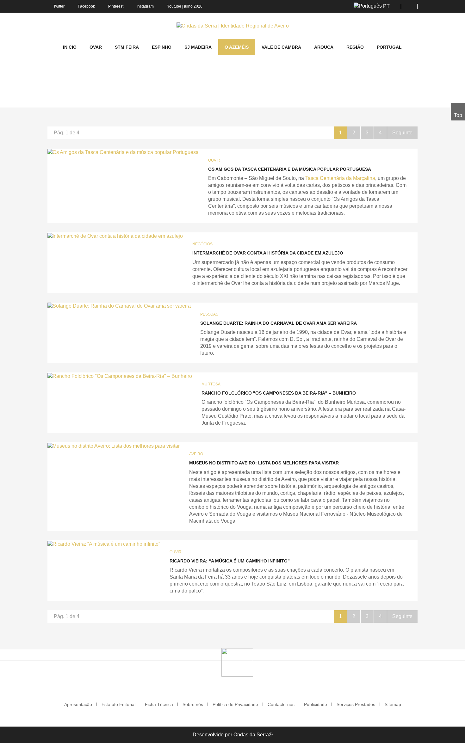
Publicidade (315, 704)
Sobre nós (193, 704)
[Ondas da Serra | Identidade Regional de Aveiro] (233, 26)
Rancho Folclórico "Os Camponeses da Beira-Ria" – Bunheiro (279, 393)
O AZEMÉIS (184, 98)
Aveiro (196, 454)
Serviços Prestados (356, 704)
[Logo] (237, 662)
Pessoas (209, 314)
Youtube (174, 6)
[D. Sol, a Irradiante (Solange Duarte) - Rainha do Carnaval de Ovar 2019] (119, 306)
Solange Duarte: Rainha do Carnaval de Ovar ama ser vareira (278, 323)
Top (458, 115)
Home (160, 98)
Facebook (86, 6)
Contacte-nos (281, 704)
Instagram (145, 6)
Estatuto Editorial (118, 704)
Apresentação (78, 704)
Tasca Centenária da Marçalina (340, 178)
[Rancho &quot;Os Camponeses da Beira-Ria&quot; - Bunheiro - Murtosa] (119, 376)
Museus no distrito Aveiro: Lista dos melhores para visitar (264, 462)
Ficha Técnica (159, 704)
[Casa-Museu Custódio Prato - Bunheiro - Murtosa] (113, 446)
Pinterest (115, 6)
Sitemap (393, 704)
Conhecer (212, 98)
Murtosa (211, 384)
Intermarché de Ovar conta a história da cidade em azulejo (267, 252)
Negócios (202, 244)
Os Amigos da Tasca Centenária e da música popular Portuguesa (289, 169)
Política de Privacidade (235, 704)
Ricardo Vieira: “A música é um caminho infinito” (230, 560)
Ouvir (214, 160)
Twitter (59, 6)
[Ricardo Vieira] (103, 544)
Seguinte (402, 132)
